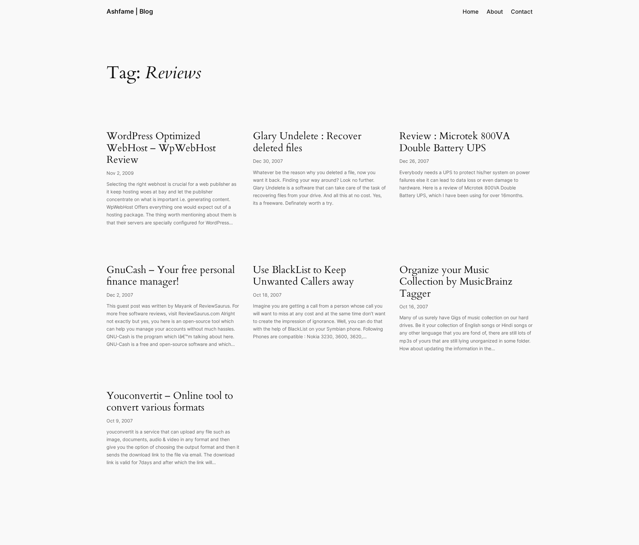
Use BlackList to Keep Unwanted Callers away (303, 276)
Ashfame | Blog (129, 11)
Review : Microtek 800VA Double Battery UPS (454, 142)
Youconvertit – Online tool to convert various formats (169, 402)
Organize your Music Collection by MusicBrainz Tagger (455, 282)
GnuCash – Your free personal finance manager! (170, 276)
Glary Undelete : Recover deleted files (307, 142)
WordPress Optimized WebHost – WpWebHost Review (161, 148)
